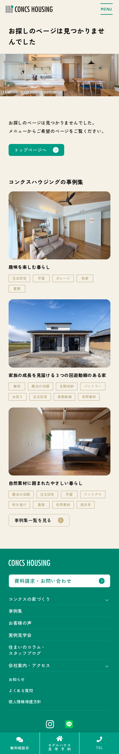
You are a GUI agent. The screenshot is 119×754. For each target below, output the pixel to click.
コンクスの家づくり (29, 599)
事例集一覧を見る (32, 520)
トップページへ (30, 149)
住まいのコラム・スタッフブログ (27, 650)
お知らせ (17, 679)
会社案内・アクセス (29, 665)
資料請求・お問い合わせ (43, 580)
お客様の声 (20, 622)
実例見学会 (20, 635)
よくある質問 (21, 690)
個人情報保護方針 (25, 701)
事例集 (15, 611)
